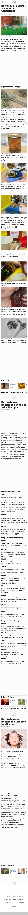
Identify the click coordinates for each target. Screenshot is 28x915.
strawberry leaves (21, 117)
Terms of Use (12, 899)
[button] (2, 2)
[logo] (14, 2)
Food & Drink (20, 890)
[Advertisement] (14, 71)
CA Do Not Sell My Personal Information (14, 902)
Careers (6, 899)
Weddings (22, 893)
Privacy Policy (20, 899)
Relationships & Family (9, 893)
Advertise (13, 896)
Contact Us (20, 896)
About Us (7, 896)
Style (17, 893)
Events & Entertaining (10, 890)
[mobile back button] (2, 2)
